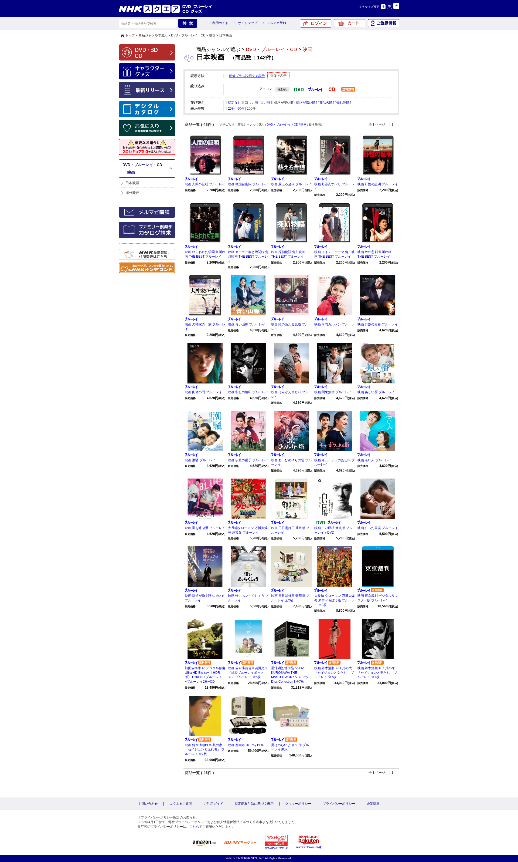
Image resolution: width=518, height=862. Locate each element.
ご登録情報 (383, 23)
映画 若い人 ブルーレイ (374, 460)
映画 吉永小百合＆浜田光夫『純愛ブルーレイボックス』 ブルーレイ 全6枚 (248, 672)
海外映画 (132, 193)
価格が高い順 (305, 103)
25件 (231, 108)
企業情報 (373, 804)
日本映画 (132, 183)
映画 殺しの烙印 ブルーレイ (248, 392)
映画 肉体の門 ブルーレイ (203, 392)
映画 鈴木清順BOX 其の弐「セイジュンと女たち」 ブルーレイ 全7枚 (334, 672)
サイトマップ (247, 23)
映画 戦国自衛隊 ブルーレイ (248, 184)
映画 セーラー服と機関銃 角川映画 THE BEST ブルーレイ (248, 256)
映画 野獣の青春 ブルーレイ (377, 324)
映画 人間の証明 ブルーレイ (205, 184)
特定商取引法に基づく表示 (254, 804)
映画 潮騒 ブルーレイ (200, 460)
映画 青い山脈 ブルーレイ (246, 324)
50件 (240, 108)
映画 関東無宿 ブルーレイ (333, 392)
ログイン (315, 23)
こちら (194, 827)
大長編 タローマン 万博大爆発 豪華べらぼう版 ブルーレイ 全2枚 (334, 600)
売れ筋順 (342, 103)
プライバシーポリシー (339, 804)
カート (349, 23)
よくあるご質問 (180, 804)
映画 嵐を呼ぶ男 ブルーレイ (205, 528)
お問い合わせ (148, 804)
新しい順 (251, 103)
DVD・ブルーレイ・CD (188, 35)
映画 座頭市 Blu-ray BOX (246, 745)
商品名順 (325, 103)
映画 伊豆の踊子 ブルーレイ (248, 460)
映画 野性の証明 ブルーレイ (377, 184)
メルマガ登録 (276, 23)
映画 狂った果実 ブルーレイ (377, 528)
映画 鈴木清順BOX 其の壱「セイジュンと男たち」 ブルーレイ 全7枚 (377, 672)
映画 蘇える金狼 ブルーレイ (291, 184)
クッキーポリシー (298, 804)
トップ (130, 35)
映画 (212, 35)
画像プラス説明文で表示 (247, 76)
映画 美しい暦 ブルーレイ (376, 392)
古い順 (265, 103)
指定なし (234, 103)
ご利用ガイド (219, 23)
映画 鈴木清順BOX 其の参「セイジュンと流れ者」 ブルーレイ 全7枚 (204, 749)
